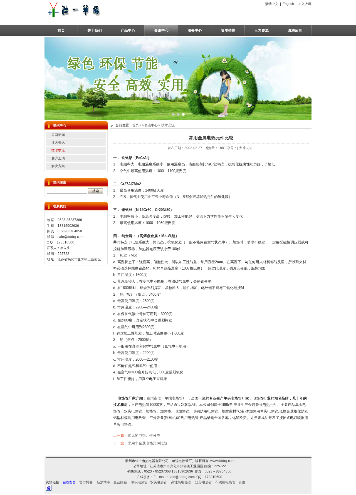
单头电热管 (139, 482)
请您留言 (295, 30)
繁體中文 (271, 4)
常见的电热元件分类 (144, 435)
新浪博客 (103, 482)
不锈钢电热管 (225, 482)
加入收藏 (305, 4)
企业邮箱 (120, 482)
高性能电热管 (181, 482)
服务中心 (194, 30)
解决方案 (58, 166)
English (288, 4)
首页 (61, 30)
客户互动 (58, 158)
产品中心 (128, 30)
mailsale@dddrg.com (177, 477)
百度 (242, 482)
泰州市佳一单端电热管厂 (166, 398)
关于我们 (94, 30)
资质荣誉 (228, 30)
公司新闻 (58, 135)
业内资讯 (58, 143)
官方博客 (86, 482)
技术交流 (58, 150)
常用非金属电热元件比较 (147, 443)
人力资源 (261, 30)
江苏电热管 (203, 482)
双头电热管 (158, 482)
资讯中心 (161, 30)
